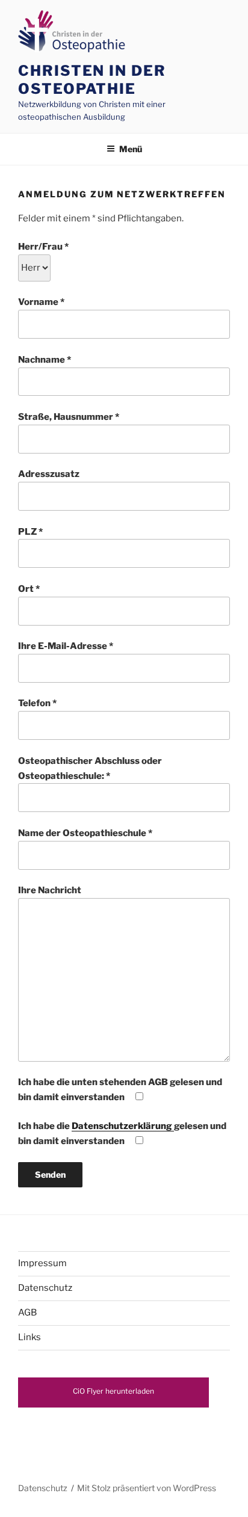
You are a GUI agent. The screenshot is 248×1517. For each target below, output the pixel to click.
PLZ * (30, 531)
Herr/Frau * (43, 246)
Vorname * (41, 302)
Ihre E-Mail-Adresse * (65, 646)
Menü (130, 149)
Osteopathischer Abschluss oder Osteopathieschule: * (90, 768)
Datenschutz (45, 1287)
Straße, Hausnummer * (68, 416)
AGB (27, 1312)
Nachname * (44, 359)
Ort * (29, 588)
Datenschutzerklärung (123, 1126)
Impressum (42, 1263)
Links (29, 1337)
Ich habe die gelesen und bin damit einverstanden (122, 1133)
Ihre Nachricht (49, 890)
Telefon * (37, 703)
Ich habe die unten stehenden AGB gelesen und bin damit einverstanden (120, 1090)
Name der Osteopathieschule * (85, 833)
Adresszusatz (48, 474)
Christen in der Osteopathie (92, 79)
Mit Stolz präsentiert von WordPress (146, 1488)
